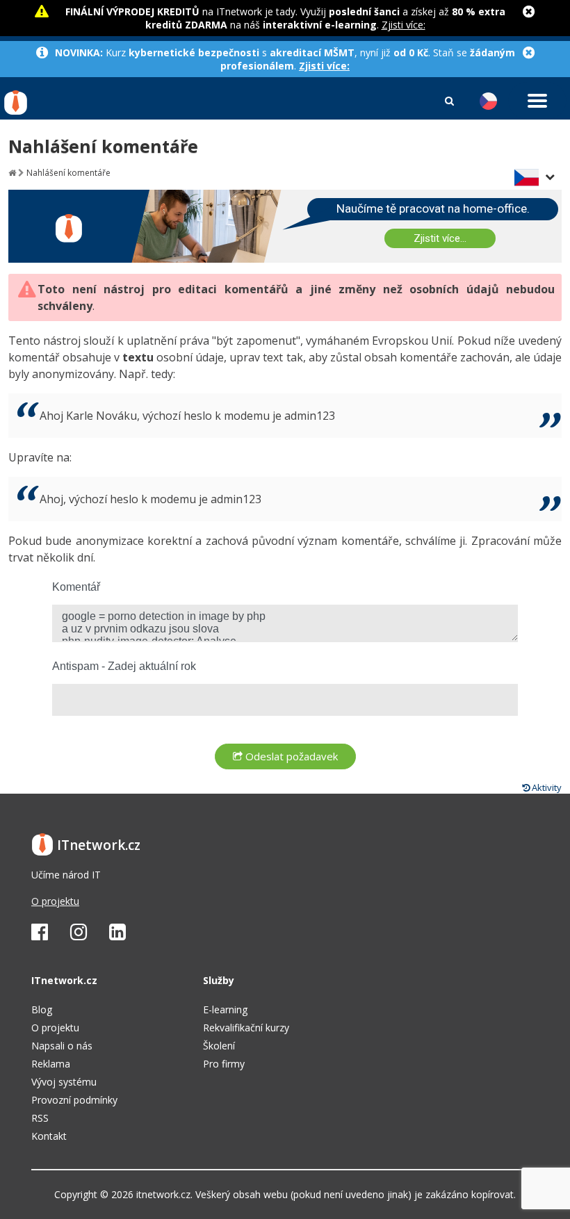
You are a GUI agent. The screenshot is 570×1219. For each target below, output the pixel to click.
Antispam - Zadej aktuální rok (124, 666)
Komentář (76, 587)
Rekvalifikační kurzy (246, 1027)
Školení (219, 1045)
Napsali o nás (61, 1045)
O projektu (55, 901)
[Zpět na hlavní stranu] (12, 173)
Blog (41, 1009)
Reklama (50, 1063)
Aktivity (546, 787)
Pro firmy (224, 1063)
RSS (40, 1117)
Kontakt (49, 1136)
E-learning (225, 1009)
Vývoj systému (64, 1081)
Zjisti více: (403, 24)
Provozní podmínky (74, 1099)
